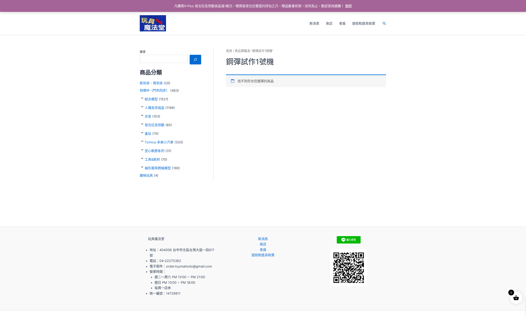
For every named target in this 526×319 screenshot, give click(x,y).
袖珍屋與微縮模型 (158, 168)
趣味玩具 (146, 175)
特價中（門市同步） (154, 90)
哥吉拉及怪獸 (154, 125)
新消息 (314, 23)
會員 (342, 23)
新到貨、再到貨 (151, 83)
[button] (384, 23)
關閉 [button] (348, 6)
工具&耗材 (152, 159)
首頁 (229, 51)
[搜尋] (195, 59)
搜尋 (142, 51)
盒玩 (148, 133)
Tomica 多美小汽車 (159, 142)
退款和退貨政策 (363, 23)
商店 (329, 23)
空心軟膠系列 (154, 151)
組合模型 (151, 99)
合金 (148, 116)
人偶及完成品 (154, 108)
